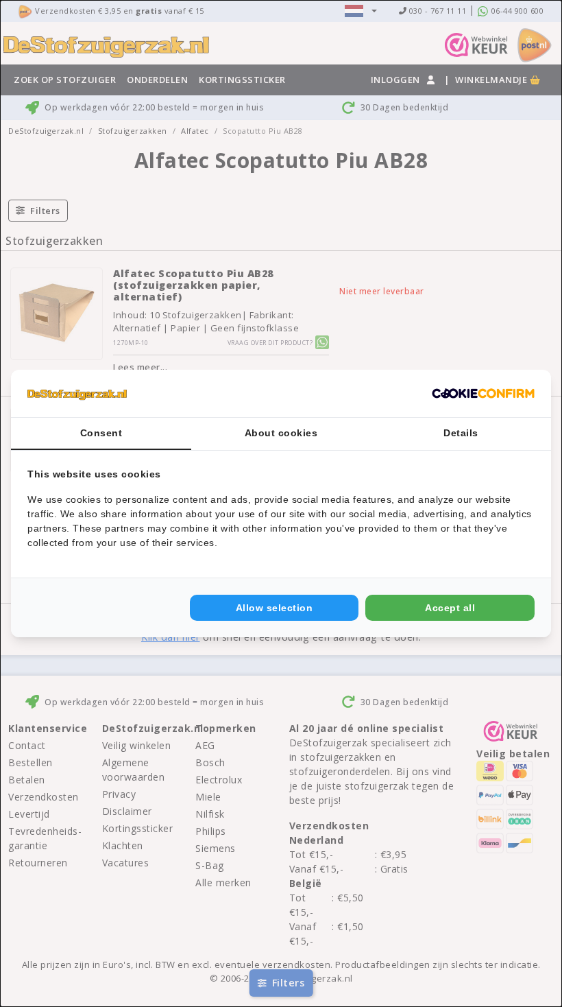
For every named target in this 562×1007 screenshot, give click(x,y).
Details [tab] (460, 432)
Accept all (450, 607)
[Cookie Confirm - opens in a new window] (483, 393)
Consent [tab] (101, 432)
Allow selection (274, 607)
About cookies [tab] (281, 432)
